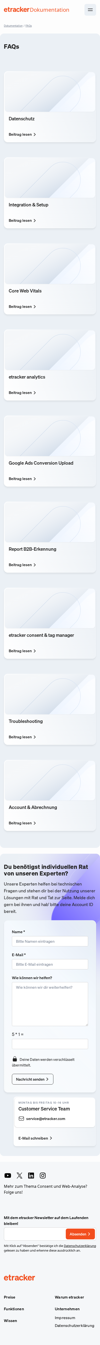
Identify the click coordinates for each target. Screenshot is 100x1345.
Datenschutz (21, 118)
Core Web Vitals (25, 291)
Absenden (78, 1234)
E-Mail (19, 954)
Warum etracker (69, 1297)
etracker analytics (27, 377)
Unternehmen (67, 1309)
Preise (10, 1297)
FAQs (28, 25)
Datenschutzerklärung (80, 1246)
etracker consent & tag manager (41, 635)
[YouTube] (8, 1175)
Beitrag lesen (20, 134)
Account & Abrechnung (33, 807)
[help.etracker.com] (50, 1278)
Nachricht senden (30, 1079)
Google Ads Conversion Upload (41, 463)
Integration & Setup (28, 205)
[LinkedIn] (31, 1175)
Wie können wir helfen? (32, 977)
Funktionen (14, 1309)
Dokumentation (13, 25)
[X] (19, 1175)
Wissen (10, 1321)
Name (18, 931)
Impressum (65, 1318)
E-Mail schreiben (33, 1138)
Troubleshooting (26, 721)
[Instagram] (43, 1175)
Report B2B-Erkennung (32, 549)
